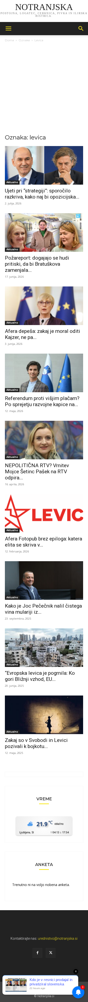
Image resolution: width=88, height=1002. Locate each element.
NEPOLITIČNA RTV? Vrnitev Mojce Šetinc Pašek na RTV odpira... (37, 472)
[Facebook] (37, 953)
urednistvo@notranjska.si (57, 938)
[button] (8, 28)
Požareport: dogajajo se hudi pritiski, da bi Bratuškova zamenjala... (37, 264)
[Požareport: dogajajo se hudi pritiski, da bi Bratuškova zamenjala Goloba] (44, 232)
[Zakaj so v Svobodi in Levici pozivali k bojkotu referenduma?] (44, 715)
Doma (9, 40)
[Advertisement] (44, 89)
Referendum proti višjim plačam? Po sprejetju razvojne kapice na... (42, 401)
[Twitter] (50, 953)
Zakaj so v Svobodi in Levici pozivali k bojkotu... (36, 743)
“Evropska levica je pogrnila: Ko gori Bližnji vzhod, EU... (40, 676)
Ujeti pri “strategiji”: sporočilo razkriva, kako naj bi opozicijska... (42, 194)
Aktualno (12, 182)
